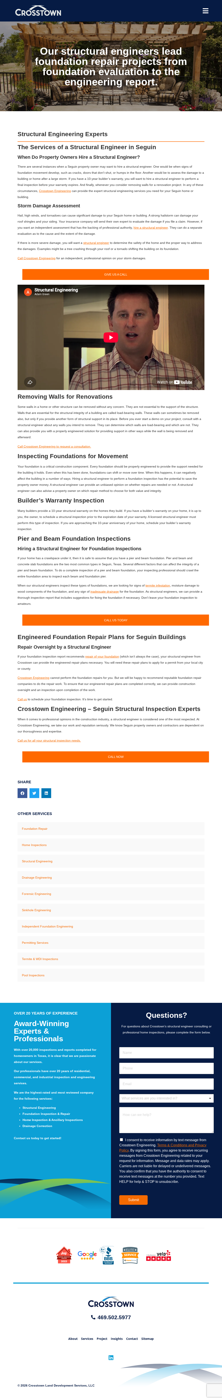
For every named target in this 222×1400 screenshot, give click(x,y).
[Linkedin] (111, 1357)
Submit (133, 1200)
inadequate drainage (104, 591)
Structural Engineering (37, 861)
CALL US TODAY (115, 620)
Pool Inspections (33, 975)
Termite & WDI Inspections (40, 959)
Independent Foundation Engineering (47, 926)
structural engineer (96, 243)
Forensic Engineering (36, 894)
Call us (22, 699)
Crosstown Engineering (55, 191)
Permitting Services (35, 942)
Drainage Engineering (37, 877)
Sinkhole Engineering (36, 910)
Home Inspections (34, 845)
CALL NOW (116, 757)
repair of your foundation (102, 656)
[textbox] (164, 1098)
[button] (22, 793)
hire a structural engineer (151, 227)
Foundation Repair (34, 828)
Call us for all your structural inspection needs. (49, 740)
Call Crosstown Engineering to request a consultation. (54, 446)
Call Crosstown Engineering (37, 258)
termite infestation (157, 585)
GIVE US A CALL (115, 274)
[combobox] (166, 1098)
